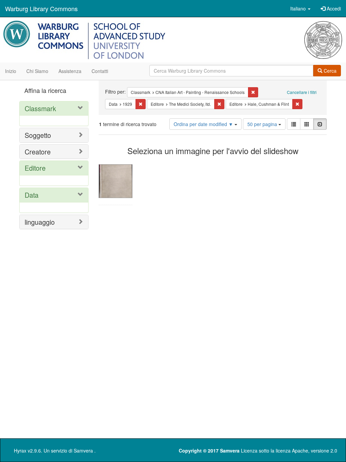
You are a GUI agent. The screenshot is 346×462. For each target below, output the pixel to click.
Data (32, 195)
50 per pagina (262, 124)
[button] (300, 8)
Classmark (40, 108)
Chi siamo (37, 71)
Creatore (38, 151)
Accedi (333, 8)
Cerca (329, 70)
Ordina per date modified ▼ (204, 124)
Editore (35, 168)
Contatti (100, 71)
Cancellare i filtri (302, 92)
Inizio (10, 71)
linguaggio (40, 222)
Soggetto (38, 135)
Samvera (83, 450)
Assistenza (69, 71)
